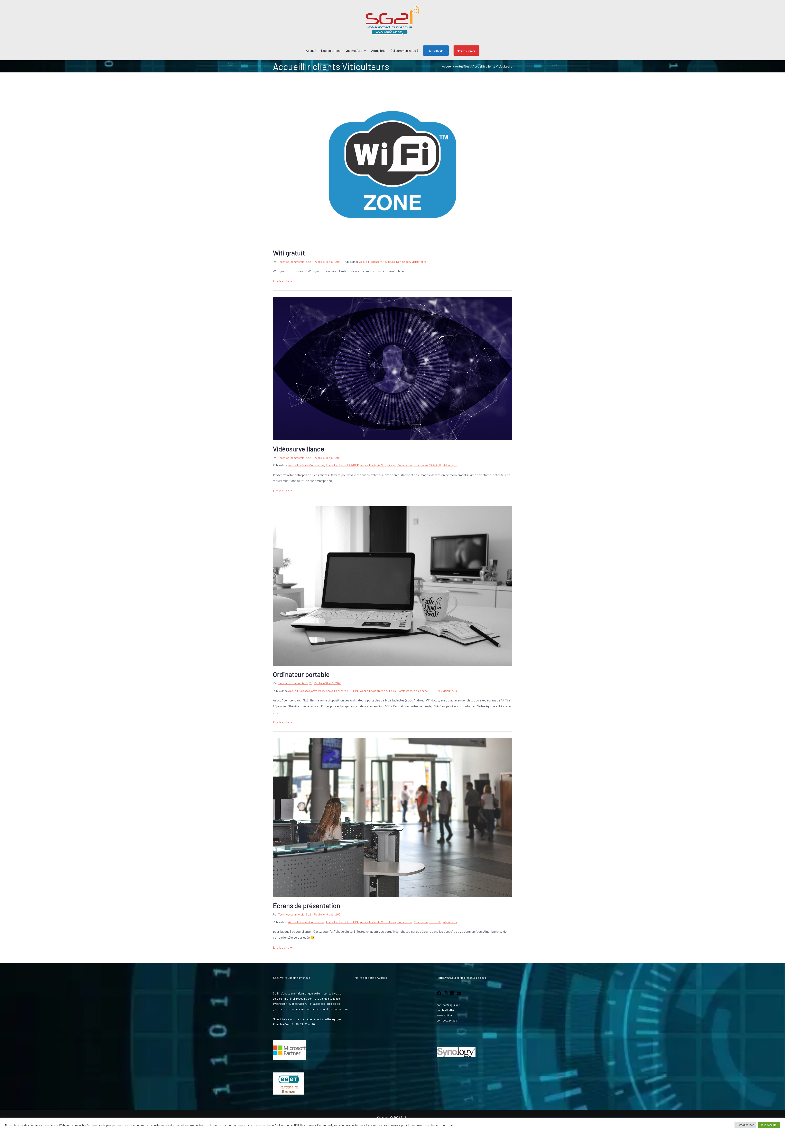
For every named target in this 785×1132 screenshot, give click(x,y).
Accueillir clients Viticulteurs (377, 261)
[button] (364, 51)
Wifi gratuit (289, 253)
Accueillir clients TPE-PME (342, 465)
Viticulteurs (419, 261)
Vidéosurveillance (298, 449)
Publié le (327, 261)
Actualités (378, 50)
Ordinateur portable (301, 674)
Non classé (403, 261)
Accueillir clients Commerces (306, 465)
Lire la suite (281, 281)
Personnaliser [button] (745, 1124)
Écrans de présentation (306, 905)
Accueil (311, 50)
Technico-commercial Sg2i (295, 261)
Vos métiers (353, 50)
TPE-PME (435, 465)
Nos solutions (331, 50)
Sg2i (404, 1117)
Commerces (404, 465)
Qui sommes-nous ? (404, 50)
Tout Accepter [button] (769, 1124)
